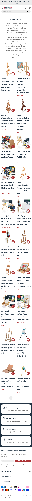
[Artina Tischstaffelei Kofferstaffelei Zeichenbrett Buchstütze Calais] (8, 369)
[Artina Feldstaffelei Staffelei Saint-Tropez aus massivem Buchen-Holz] (24, 369)
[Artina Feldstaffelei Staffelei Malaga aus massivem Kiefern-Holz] (8, 237)
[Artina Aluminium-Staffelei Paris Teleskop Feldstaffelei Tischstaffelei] (24, 335)
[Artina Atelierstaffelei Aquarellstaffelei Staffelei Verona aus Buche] (8, 268)
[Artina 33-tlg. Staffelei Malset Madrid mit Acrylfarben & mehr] (8, 206)
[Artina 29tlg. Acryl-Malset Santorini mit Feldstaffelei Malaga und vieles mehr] (24, 206)
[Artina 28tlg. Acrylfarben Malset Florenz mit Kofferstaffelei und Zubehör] (8, 302)
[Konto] (26, 8)
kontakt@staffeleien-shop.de (13, 432)
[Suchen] (28, 12)
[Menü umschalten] (2, 8)
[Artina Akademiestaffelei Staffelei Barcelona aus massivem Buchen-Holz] (8, 69)
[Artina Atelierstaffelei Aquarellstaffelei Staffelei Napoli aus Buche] (8, 105)
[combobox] (16, 11)
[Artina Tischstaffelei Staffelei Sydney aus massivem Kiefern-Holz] (8, 335)
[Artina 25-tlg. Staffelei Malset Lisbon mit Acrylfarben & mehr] (24, 302)
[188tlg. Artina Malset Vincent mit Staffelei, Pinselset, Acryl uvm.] (8, 142)
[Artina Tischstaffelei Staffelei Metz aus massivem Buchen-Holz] (24, 237)
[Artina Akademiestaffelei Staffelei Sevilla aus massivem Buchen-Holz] (24, 173)
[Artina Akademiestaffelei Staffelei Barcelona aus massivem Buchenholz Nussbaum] (24, 105)
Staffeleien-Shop (9, 495)
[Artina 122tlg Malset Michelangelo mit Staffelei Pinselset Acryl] (8, 173)
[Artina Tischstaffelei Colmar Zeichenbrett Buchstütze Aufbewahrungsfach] (24, 268)
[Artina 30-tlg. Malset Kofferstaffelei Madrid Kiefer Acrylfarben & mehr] (24, 142)
